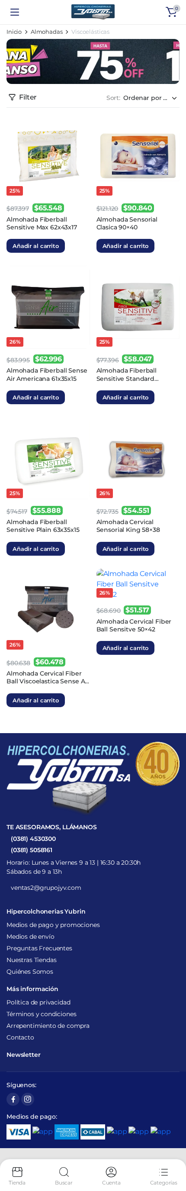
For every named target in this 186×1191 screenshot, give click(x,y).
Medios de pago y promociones (53, 925)
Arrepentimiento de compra (48, 1026)
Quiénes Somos (29, 971)
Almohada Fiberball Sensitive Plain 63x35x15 (43, 526)
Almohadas (47, 32)
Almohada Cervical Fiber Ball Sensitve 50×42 (134, 625)
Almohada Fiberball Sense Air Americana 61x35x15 (46, 374)
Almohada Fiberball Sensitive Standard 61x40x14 (126, 378)
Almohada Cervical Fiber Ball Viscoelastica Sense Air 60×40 (47, 681)
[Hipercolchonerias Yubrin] (93, 12)
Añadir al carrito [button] (36, 245)
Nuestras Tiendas (31, 960)
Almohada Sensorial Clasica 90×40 (126, 223)
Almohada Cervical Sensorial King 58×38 (128, 526)
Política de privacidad (38, 1002)
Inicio (14, 32)
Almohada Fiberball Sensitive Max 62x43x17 (41, 223)
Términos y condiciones (41, 1014)
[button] (171, 12)
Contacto (20, 1037)
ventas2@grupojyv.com (46, 888)
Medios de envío (30, 936)
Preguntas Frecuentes (39, 948)
